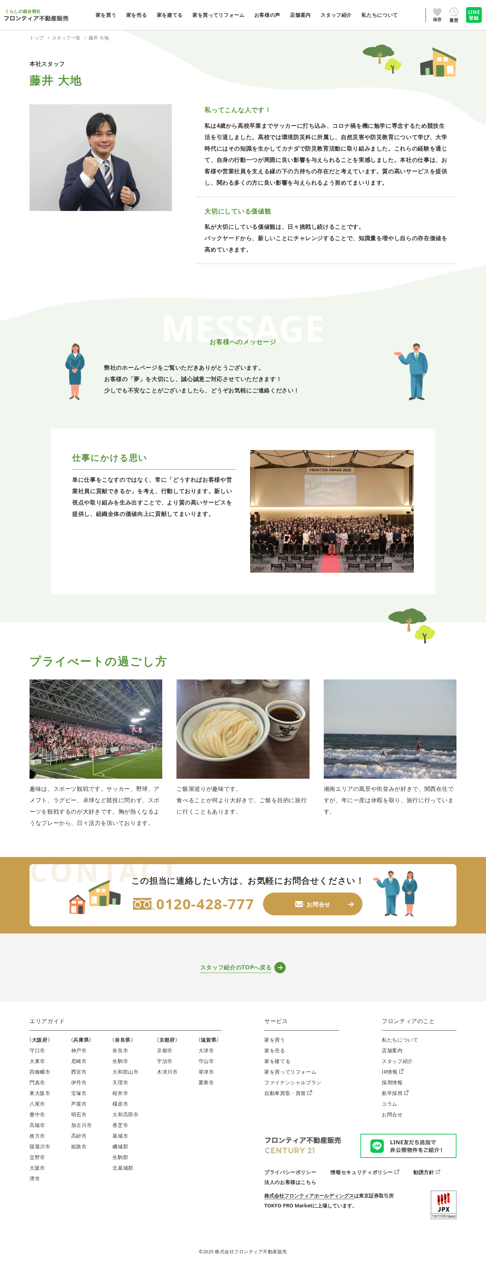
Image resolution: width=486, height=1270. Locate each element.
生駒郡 (120, 1157)
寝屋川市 (40, 1146)
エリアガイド (47, 1021)
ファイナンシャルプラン (293, 1082)
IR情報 (390, 1071)
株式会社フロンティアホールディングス (309, 1195)
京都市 (165, 1050)
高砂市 (79, 1135)
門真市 (37, 1082)
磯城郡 (120, 1146)
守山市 (206, 1061)
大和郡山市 (125, 1071)
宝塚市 (79, 1093)
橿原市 (120, 1103)
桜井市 (120, 1093)
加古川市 (81, 1125)
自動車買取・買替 (285, 1093)
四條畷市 (40, 1071)
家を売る (274, 1050)
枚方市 (37, 1135)
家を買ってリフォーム (290, 1071)
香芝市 (120, 1125)
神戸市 (79, 1050)
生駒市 (120, 1061)
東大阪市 (40, 1093)
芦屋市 (79, 1103)
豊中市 (37, 1114)
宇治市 (165, 1061)
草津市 (206, 1071)
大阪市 (37, 1167)
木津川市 (167, 1071)
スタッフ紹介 (397, 1061)
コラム (389, 1103)
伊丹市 (79, 1082)
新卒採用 (392, 1093)
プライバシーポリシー (290, 1172)
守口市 (37, 1050)
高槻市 (37, 1125)
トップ (37, 38)
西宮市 (79, 1071)
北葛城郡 (122, 1167)
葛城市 (120, 1135)
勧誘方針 (423, 1172)
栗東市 (206, 1082)
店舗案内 (392, 1050)
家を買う (274, 1039)
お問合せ (392, 1114)
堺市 (35, 1178)
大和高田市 (125, 1114)
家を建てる (277, 1061)
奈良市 (120, 1050)
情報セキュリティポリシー (362, 1172)
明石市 (79, 1114)
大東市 (37, 1061)
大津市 (206, 1050)
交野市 (37, 1157)
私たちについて (400, 1039)
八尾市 (37, 1103)
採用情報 (392, 1082)
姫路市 (79, 1146)
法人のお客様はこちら (290, 1182)
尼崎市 (79, 1061)
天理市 (120, 1082)
